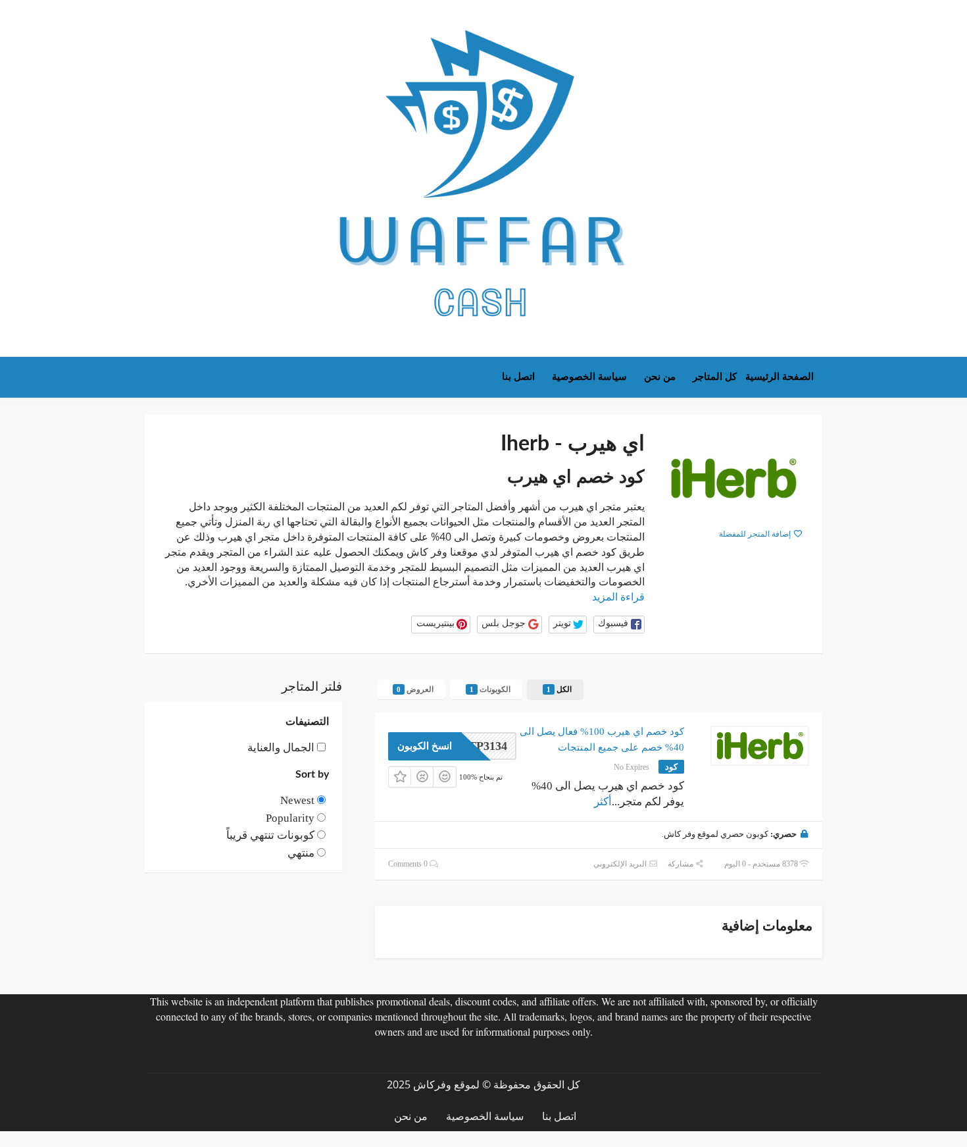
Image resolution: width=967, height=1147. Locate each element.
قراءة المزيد (618, 596)
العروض (415, 689)
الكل (559, 689)
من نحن (660, 376)
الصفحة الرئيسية (779, 376)
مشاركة (681, 863)
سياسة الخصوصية (589, 376)
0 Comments (409, 863)
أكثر (603, 801)
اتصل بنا (518, 376)
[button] (619, 624)
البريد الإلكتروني (621, 863)
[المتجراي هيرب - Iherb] (733, 478)
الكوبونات (490, 689)
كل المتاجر (715, 376)
